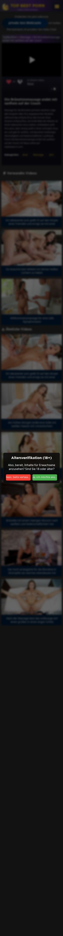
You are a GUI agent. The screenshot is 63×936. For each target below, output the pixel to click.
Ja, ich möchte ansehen (44, 477)
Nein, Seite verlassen (18, 477)
